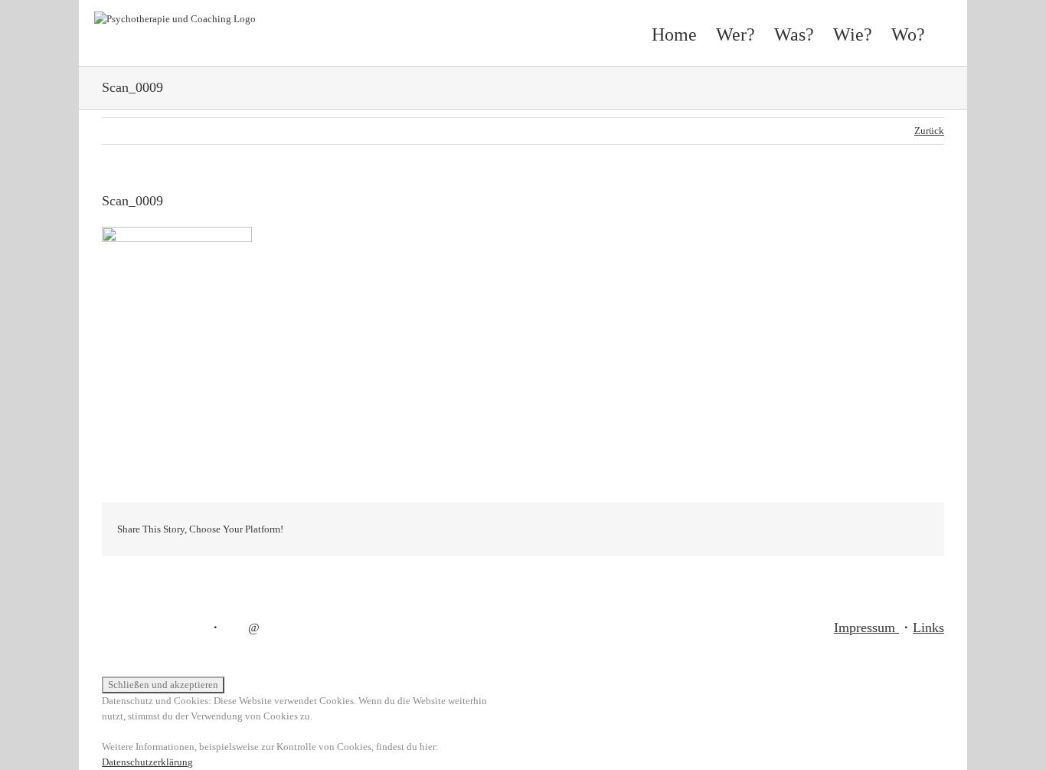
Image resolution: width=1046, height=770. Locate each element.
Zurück (929, 130)
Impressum (866, 627)
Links (928, 627)
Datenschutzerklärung (147, 762)
